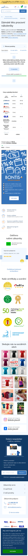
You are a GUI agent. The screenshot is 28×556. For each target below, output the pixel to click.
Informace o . (14, 477)
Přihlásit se (21, 472)
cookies (22, 538)
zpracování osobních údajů (17, 477)
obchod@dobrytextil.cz (14, 507)
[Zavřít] (27, 2)
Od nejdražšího (23, 50)
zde (15, 547)
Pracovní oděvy (8, 16)
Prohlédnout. (22, 2)
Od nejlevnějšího (14, 50)
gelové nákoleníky (13, 37)
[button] (27, 257)
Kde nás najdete (15, 512)
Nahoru (14, 69)
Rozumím (13, 551)
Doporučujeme (4, 50)
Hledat (23, 11)
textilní (9, 35)
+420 (13, 502)
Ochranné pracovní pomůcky (11, 18)
